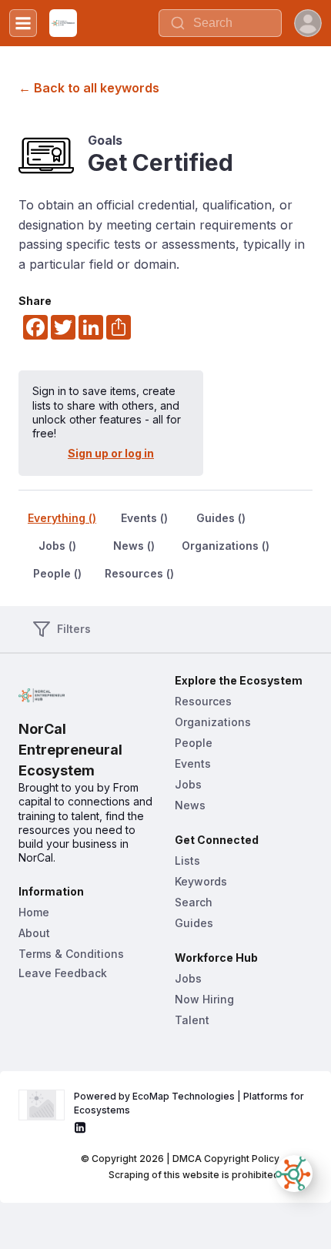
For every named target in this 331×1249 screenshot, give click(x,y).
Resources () (139, 573)
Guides (194, 922)
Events (193, 763)
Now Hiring (204, 999)
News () (134, 545)
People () (57, 573)
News (190, 805)
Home (33, 912)
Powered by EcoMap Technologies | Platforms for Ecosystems (190, 1103)
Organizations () (225, 545)
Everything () (62, 517)
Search (193, 902)
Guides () (221, 517)
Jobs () (57, 545)
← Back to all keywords (88, 87)
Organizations (213, 721)
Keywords (201, 881)
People (193, 742)
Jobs (188, 784)
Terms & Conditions (71, 953)
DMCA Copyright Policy (225, 1158)
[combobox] (220, 23)
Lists (187, 860)
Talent (192, 1019)
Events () (144, 517)
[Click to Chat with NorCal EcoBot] (294, 1173)
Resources (203, 701)
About (34, 932)
